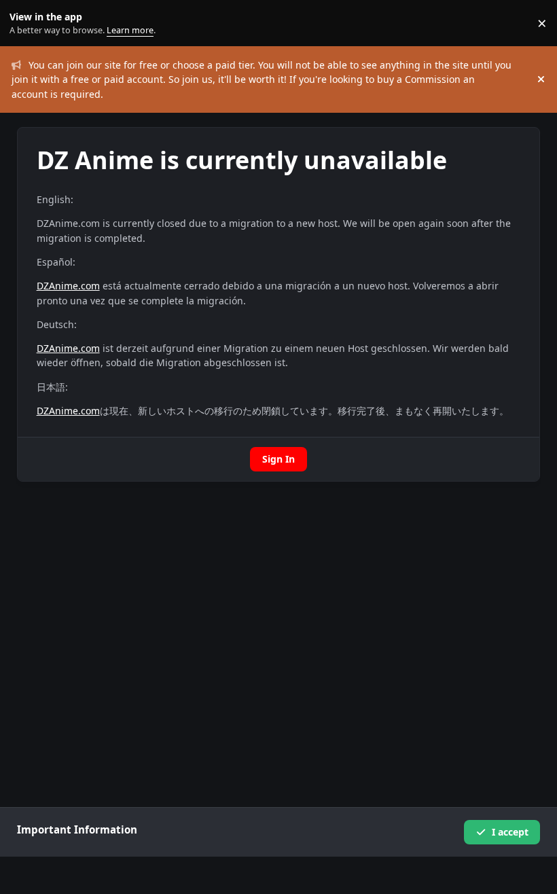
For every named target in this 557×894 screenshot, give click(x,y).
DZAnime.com (68, 285)
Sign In (278, 458)
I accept (510, 831)
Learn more (26, 23)
